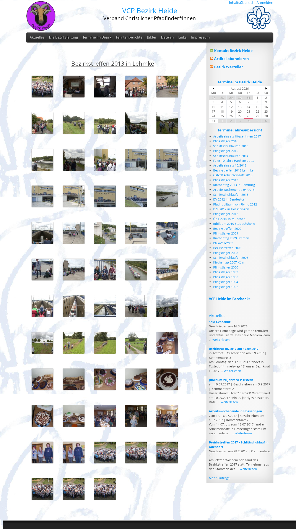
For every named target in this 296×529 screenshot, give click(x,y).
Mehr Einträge (219, 478)
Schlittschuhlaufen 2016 (230, 146)
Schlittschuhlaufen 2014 (230, 156)
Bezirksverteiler (228, 66)
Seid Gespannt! (220, 322)
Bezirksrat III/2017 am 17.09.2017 (234, 349)
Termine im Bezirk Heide (240, 81)
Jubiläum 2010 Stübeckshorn (234, 224)
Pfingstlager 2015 (225, 151)
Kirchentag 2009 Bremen (231, 238)
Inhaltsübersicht (242, 2)
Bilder (151, 37)
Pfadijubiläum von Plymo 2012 (235, 204)
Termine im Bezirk (97, 37)
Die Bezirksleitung (63, 37)
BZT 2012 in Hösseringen (231, 209)
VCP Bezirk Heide (149, 10)
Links (182, 37)
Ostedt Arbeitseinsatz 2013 (232, 175)
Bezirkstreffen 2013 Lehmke (233, 170)
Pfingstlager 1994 (225, 282)
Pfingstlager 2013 (225, 180)
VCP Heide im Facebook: (229, 298)
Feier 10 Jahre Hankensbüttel (234, 161)
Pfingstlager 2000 (225, 267)
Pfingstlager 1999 (225, 272)
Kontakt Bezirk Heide (233, 50)
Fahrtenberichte (129, 37)
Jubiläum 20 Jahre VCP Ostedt (231, 380)
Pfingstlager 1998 (225, 277)
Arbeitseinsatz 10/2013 (229, 165)
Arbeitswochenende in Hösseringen (235, 411)
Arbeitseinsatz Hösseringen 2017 (237, 136)
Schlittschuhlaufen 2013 (230, 195)
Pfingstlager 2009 (225, 233)
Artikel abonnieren (231, 58)
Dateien (167, 37)
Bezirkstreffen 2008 (227, 248)
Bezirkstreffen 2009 (227, 228)
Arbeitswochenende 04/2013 (234, 190)
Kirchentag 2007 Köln (228, 262)
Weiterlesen (221, 340)
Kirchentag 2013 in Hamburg (234, 185)
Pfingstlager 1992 (225, 287)
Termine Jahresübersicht (240, 130)
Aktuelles (37, 37)
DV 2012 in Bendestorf (229, 199)
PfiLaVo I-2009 (223, 243)
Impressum (200, 37)
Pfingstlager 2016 (225, 141)
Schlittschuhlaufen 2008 (230, 258)
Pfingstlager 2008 (225, 253)
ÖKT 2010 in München (229, 219)
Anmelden (265, 2)
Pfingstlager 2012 (225, 214)
